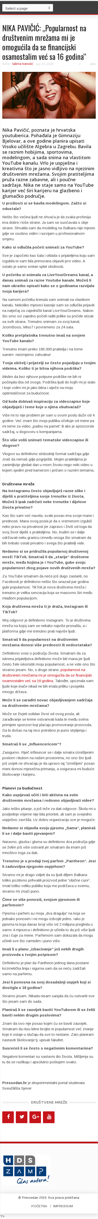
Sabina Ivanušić (22, 63)
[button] (93, 7)
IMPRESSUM (63, 1206)
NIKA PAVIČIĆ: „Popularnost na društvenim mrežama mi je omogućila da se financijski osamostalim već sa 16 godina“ (44, 42)
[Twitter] (21, 1117)
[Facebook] (8, 1117)
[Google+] (35, 1117)
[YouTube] (49, 1117)
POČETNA (39, 1206)
